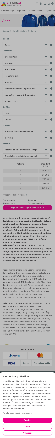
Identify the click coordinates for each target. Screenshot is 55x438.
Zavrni (27, 426)
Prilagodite (28, 433)
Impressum (27, 413)
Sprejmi (27, 420)
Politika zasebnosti (11, 413)
